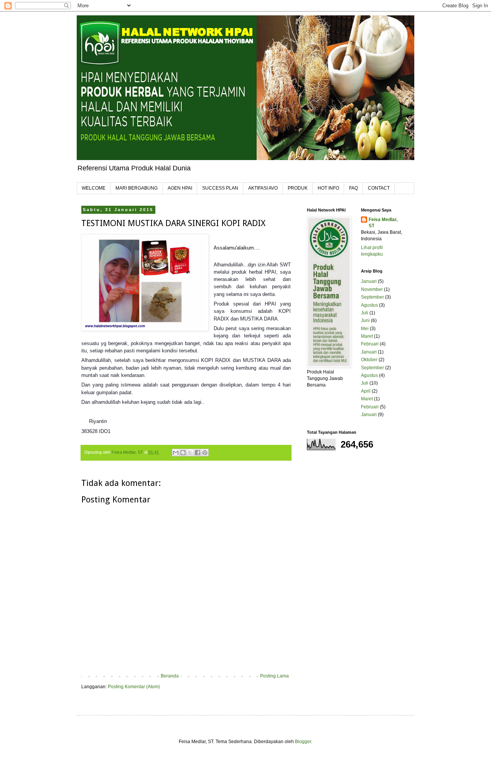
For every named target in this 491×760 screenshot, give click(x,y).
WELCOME (93, 188)
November (372, 289)
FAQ (353, 188)
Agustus (369, 305)
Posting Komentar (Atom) (134, 686)
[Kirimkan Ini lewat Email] (176, 452)
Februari (370, 344)
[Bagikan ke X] (190, 452)
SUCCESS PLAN (220, 188)
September (372, 297)
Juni (365, 320)
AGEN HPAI (180, 188)
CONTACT (379, 188)
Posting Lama (274, 676)
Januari (369, 281)
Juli (364, 313)
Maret (367, 336)
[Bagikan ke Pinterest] (205, 452)
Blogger (303, 741)
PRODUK (298, 188)
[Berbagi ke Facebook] (197, 452)
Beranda (170, 676)
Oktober (369, 359)
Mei (365, 328)
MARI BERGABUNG (136, 188)
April (366, 391)
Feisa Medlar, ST (383, 223)
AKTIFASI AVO (263, 188)
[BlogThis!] (183, 452)
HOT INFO (328, 188)
